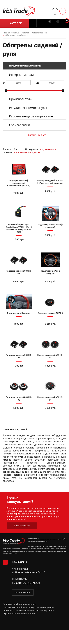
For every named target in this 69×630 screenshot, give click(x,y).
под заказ (20, 288)
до (37, 82)
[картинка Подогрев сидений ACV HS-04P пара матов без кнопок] (50, 169)
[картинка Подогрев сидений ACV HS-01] (50, 386)
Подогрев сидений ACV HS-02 (19, 398)
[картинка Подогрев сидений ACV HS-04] (19, 344)
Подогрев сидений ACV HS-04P (19, 272)
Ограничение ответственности (19, 614)
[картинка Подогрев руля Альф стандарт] (50, 259)
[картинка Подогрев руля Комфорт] (19, 302)
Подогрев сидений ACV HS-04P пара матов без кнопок (50, 181)
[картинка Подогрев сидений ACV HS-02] (19, 386)
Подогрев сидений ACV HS (50, 313)
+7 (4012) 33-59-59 (26, 583)
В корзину (20, 199)
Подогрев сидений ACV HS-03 (50, 356)
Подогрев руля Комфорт (18, 313)
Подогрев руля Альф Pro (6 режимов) (50, 226)
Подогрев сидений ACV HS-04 (19, 356)
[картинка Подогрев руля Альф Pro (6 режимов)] (50, 213)
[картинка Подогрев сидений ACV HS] (50, 302)
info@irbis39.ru (19, 579)
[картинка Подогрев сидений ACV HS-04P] (19, 259)
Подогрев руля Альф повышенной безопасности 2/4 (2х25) (18, 183)
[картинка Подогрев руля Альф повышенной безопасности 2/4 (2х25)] (19, 169)
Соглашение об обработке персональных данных (28, 607)
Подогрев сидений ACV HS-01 (50, 398)
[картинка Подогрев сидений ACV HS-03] (50, 344)
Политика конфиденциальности (19, 604)
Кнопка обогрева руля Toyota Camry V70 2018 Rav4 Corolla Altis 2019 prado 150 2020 (19, 228)
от (4, 82)
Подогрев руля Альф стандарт (50, 272)
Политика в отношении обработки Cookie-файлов (28, 610)
